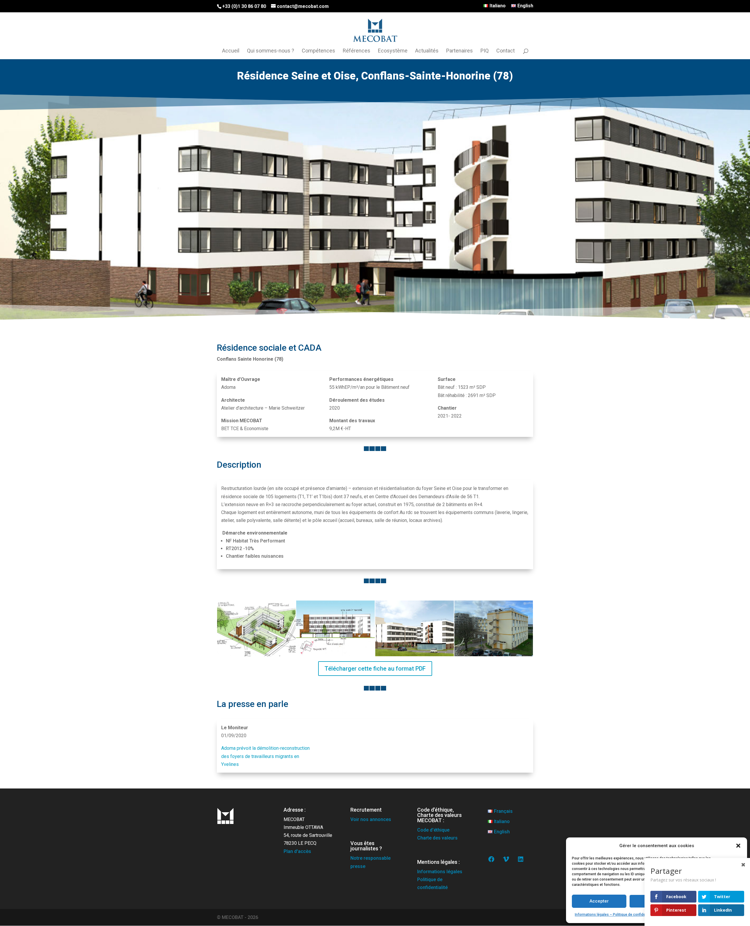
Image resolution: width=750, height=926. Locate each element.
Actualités (427, 51)
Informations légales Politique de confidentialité (439, 879)
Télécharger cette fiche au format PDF (375, 668)
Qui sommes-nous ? (270, 51)
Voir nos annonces (370, 819)
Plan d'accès (297, 851)
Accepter (599, 901)
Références (356, 51)
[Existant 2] (493, 656)
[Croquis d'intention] (256, 656)
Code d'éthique (433, 830)
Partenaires (459, 51)
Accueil (230, 51)
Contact (505, 51)
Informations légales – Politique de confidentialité (616, 915)
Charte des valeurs (437, 838)
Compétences (318, 51)
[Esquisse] (414, 656)
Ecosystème (393, 51)
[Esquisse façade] (335, 656)
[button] (738, 846)
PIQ (484, 51)
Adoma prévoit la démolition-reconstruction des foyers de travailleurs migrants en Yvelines (265, 756)
